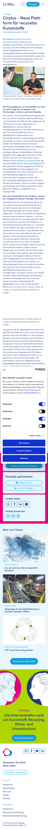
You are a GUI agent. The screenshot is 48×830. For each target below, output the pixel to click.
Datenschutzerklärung (13, 812)
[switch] (42, 411)
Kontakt (6, 798)
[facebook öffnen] (31, 750)
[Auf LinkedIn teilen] (20, 504)
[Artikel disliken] (13, 516)
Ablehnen (24, 458)
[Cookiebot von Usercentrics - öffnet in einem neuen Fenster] (35, 369)
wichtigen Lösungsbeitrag (27, 160)
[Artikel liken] (8, 516)
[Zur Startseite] (9, 4)
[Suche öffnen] (23, 4)
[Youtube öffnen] (37, 750)
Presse (6, 795)
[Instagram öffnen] (25, 750)
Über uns (7, 791)
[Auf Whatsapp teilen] (8, 504)
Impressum (8, 808)
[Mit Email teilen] (26, 504)
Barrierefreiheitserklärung (15, 815)
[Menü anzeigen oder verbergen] (43, 4)
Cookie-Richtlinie (30, 393)
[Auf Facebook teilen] (14, 504)
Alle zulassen (24, 443)
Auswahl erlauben (24, 451)
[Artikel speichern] (18, 516)
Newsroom (8, 784)
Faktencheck (9, 788)
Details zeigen (35, 436)
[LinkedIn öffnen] (42, 750)
